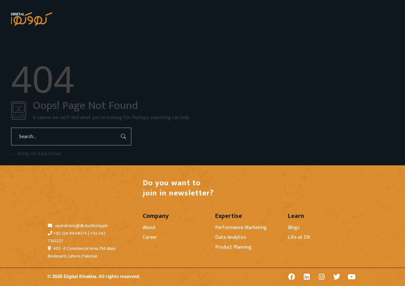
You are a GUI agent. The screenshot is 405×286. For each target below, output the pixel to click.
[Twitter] (336, 277)
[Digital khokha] (31, 19)
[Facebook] (291, 277)
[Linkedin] (306, 277)
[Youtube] (352, 277)
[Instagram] (321, 277)
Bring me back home (38, 153)
